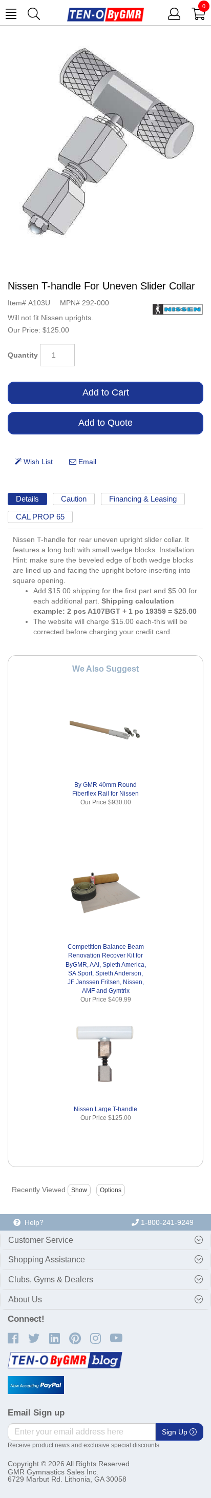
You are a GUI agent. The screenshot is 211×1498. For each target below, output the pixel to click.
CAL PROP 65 (40, 516)
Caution (74, 498)
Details (27, 498)
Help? (32, 1222)
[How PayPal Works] (36, 1385)
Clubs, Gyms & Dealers (50, 1279)
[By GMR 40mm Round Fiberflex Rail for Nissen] (105, 730)
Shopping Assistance (46, 1259)
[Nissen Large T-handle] (105, 1054)
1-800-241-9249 (166, 1222)
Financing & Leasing (143, 498)
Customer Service (40, 1240)
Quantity (23, 355)
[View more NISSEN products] (177, 309)
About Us (25, 1299)
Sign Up (175, 1432)
